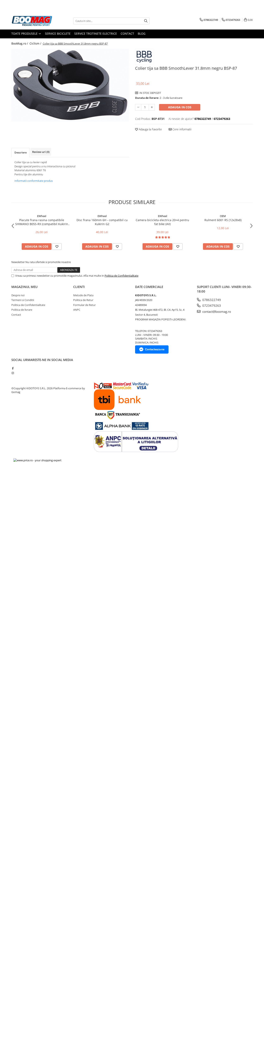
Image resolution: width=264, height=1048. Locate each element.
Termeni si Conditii (22, 300)
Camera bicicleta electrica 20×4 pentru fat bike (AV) (162, 222)
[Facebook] (12, 368)
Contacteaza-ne (154, 349)
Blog (141, 33)
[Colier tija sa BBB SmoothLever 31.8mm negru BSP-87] (70, 85)
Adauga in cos (179, 107)
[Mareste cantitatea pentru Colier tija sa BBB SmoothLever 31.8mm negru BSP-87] (152, 107)
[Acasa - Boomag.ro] (32, 20)
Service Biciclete (58, 33)
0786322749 (211, 300)
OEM (223, 216)
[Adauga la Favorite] (57, 246)
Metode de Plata (83, 295)
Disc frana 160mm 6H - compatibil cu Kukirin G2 (102, 222)
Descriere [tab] (20, 152)
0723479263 (211, 305)
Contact (127, 33)
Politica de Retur (83, 300)
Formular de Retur (84, 305)
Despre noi (18, 295)
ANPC (76, 310)
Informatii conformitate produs (33, 181)
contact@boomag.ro (216, 311)
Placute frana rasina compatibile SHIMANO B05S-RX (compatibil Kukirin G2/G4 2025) (41, 222)
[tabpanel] (70, 85)
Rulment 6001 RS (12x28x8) (223, 220)
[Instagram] (12, 373)
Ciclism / (35, 43)
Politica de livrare (21, 310)
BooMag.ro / (20, 43)
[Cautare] (146, 21)
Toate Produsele (24, 33)
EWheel (41, 216)
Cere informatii (181, 129)
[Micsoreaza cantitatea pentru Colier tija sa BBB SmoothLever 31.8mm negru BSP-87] (138, 107)
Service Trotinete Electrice (95, 33)
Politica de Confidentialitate (121, 275)
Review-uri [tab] (41, 152)
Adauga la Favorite (150, 129)
